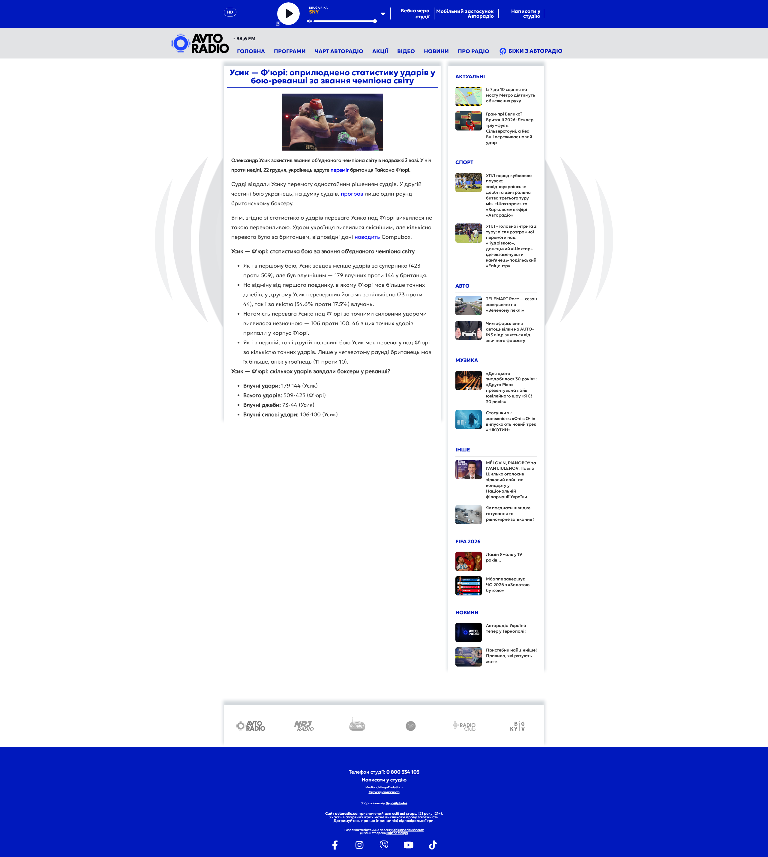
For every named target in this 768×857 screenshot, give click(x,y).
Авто (462, 286)
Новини (436, 51)
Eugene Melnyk (397, 833)
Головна (251, 51)
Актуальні (470, 76)
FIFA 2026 (468, 541)
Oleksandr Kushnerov (408, 830)
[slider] (345, 21)
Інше (462, 449)
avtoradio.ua (346, 813)
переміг (340, 170)
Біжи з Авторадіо (534, 50)
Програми (290, 51)
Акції (380, 51)
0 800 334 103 (402, 772)
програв (352, 193)
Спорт (464, 162)
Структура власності (384, 792)
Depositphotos (396, 803)
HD (230, 12)
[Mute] (309, 21)
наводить (367, 236)
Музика (466, 360)
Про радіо (473, 51)
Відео (406, 51)
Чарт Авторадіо (339, 51)
